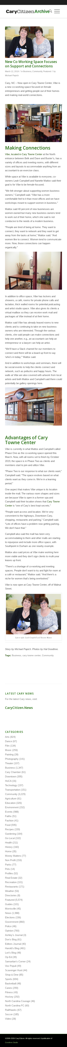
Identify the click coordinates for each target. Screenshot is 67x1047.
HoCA (8, 781)
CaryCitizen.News (19, 707)
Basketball (10, 983)
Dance (8, 741)
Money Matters (13, 855)
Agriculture (10, 798)
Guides (9, 904)
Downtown (10, 776)
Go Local (10, 838)
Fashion (9, 820)
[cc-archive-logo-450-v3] (28, 11)
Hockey (9, 996)
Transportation (12, 789)
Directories (11, 895)
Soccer (9, 1014)
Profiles (9, 873)
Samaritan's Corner (15, 961)
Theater (9, 763)
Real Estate (11, 877)
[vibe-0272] (29, 42)
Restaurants (11, 886)
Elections (10, 917)
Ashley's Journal (14, 935)
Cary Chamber (13, 772)
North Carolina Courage (17, 1001)
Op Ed (8, 957)
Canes (8, 987)
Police (8, 926)
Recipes (9, 829)
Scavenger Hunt (13, 970)
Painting (9, 754)
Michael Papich (12, 75)
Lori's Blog (10, 952)
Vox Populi (10, 965)
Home (8, 851)
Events (9, 811)
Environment (12, 807)
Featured (47, 71)
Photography (12, 758)
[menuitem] (49, 11)
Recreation (11, 882)
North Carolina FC (14, 1005)
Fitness (9, 992)
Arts (7, 736)
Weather (9, 891)
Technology (11, 785)
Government (11, 921)
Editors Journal (13, 943)
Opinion (9, 930)
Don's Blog (11, 939)
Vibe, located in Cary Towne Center (23, 154)
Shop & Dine (11, 974)
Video (8, 1018)
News (8, 913)
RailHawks (11, 1010)
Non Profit (10, 860)
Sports (8, 979)
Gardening (10, 833)
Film (7, 745)
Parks (8, 864)
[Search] (49, 11)
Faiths (8, 816)
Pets (7, 869)
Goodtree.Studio (11, 1042)
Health (8, 842)
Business (27, 71)
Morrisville (10, 908)
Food (7, 825)
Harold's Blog (12, 948)
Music (8, 750)
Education (10, 803)
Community (37, 71)
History (9, 847)
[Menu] (57, 11)
